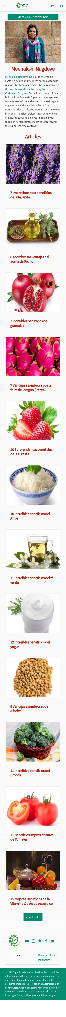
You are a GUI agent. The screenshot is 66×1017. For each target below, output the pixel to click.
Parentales (44, 959)
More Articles (33, 917)
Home (17, 955)
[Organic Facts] (22, 6)
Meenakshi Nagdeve (16, 76)
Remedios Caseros (48, 955)
